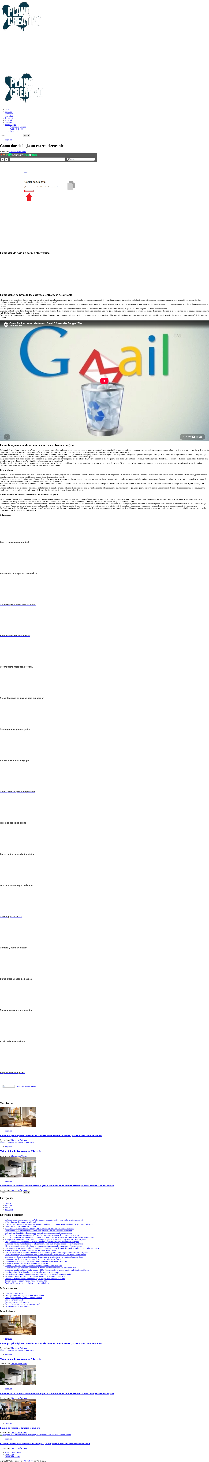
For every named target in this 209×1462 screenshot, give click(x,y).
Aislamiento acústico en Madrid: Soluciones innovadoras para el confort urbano (35, 1276)
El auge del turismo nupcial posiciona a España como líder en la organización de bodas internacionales (44, 1244)
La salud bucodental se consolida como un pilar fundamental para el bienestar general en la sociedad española (46, 1253)
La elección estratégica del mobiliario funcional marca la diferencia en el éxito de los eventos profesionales (45, 1255)
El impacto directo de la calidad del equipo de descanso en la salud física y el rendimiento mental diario (44, 1257)
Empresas (8, 112)
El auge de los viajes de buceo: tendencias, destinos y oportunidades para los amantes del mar (40, 1268)
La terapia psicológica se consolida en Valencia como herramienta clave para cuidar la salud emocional (51, 1135)
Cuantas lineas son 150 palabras (17, 1302)
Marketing (9, 116)
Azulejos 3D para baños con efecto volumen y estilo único (27, 1283)
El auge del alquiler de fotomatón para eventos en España (27, 1263)
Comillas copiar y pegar (14, 1293)
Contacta (8, 122)
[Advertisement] (104, 53)
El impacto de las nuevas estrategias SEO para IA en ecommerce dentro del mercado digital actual (42, 1235)
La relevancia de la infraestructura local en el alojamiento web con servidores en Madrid (38, 1231)
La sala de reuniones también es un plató (20, 1226)
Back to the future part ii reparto (17, 1306)
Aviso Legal (14, 131)
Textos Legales (10, 125)
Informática (9, 114)
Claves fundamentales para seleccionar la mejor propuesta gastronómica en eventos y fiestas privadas (43, 1246)
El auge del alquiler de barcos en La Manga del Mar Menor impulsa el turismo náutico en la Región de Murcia (47, 1270)
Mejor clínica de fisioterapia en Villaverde (20, 1151)
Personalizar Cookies (18, 127)
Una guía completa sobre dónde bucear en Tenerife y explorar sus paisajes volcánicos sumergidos (42, 1242)
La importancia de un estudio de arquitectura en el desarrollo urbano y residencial (36, 1261)
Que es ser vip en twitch (14, 1300)
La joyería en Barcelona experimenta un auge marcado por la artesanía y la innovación (38, 1274)
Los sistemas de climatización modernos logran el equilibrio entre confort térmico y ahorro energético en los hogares (57, 1185)
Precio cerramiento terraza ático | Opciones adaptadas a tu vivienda (30, 1250)
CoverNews (29, 1461)
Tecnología (9, 118)
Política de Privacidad (13, 1452)
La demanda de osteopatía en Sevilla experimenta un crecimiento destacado (33, 1266)
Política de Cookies (17, 129)
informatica (9, 1205)
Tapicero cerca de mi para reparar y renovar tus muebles (26, 1281)
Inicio (7, 109)
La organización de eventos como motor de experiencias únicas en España (33, 1259)
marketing (8, 1207)
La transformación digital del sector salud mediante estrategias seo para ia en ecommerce (38, 1233)
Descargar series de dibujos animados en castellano (24, 1295)
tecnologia (9, 1210)
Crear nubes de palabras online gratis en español (23, 1304)
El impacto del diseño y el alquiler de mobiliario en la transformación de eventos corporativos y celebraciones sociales (49, 1237)
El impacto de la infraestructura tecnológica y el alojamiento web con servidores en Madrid (39, 1229)
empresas (8, 140)
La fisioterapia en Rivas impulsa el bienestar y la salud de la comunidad (32, 1272)
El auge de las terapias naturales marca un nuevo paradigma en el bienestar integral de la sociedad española (45, 1239)
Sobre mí (8, 120)
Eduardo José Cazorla (17, 152)
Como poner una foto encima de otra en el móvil (23, 1298)
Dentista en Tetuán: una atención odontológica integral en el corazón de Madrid (35, 1279)
